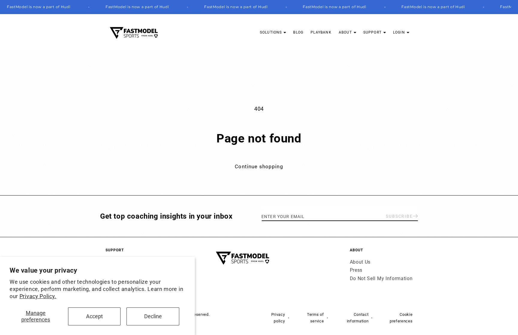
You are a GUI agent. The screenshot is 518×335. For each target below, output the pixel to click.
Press (356, 270)
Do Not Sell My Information (381, 278)
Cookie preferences (401, 317)
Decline (153, 316)
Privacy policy (278, 317)
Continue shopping (259, 166)
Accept (94, 316)
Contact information (357, 317)
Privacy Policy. (37, 296)
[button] (273, 32)
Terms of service (315, 317)
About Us (360, 262)
